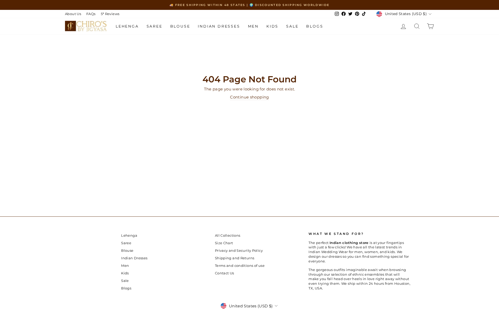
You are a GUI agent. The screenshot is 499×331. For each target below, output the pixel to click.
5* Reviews (110, 14)
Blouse (180, 26)
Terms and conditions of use (240, 266)
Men (253, 26)
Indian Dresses (219, 26)
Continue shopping (249, 97)
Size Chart (224, 243)
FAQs (91, 14)
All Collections (227, 235)
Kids (272, 26)
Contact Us (224, 273)
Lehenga (127, 26)
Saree (154, 26)
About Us (73, 14)
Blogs (314, 26)
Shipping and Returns (234, 258)
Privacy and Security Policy (239, 251)
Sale (292, 26)
